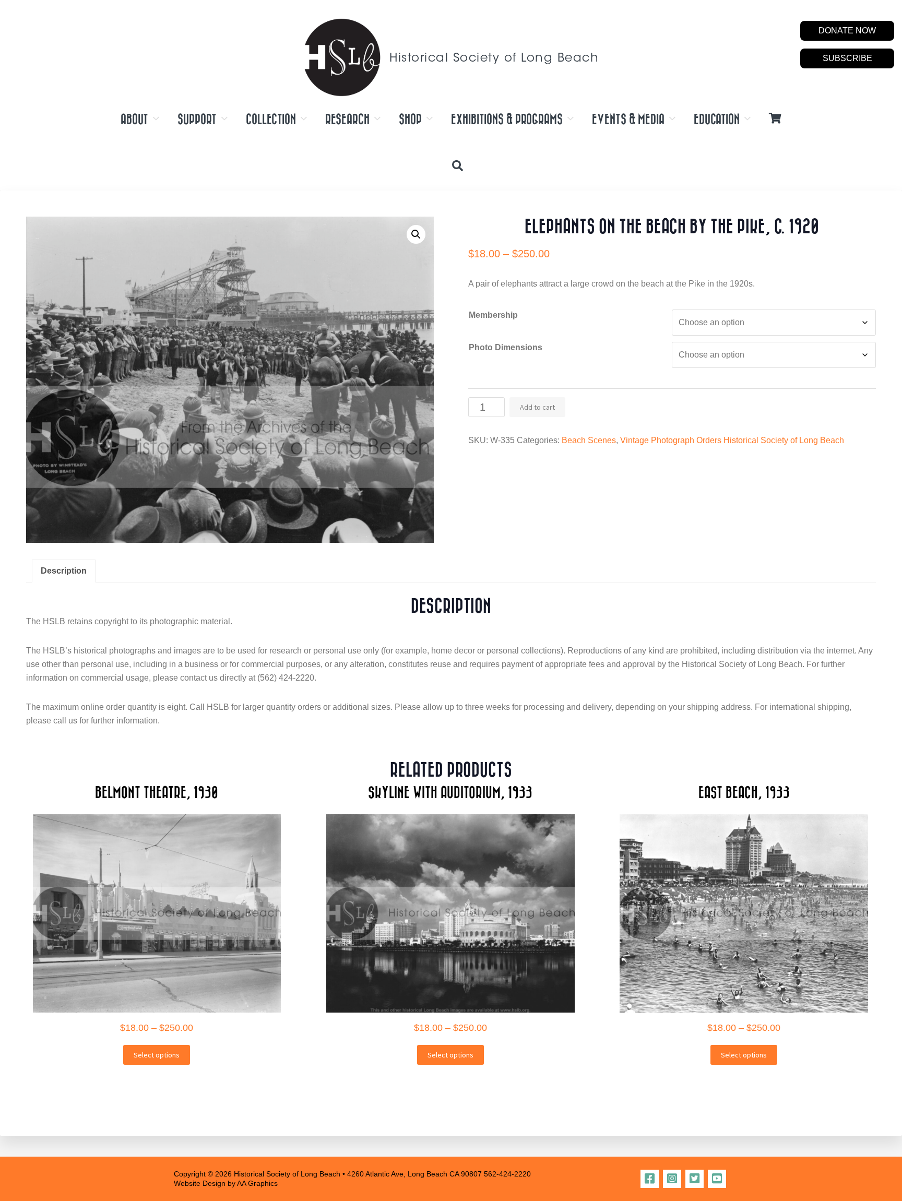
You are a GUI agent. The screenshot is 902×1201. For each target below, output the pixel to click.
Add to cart (537, 407)
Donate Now (847, 30)
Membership (493, 315)
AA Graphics (257, 1183)
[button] (416, 234)
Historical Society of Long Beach (494, 59)
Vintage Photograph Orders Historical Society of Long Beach (732, 440)
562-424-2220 (507, 1174)
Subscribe (847, 58)
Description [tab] (64, 570)
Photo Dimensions (505, 347)
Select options (157, 1055)
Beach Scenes (589, 440)
